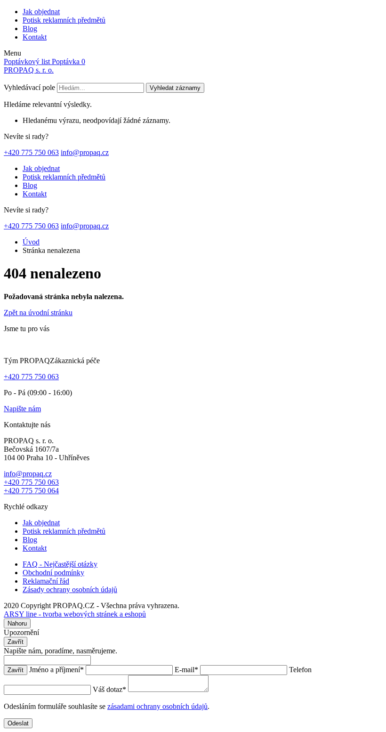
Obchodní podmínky (53, 573)
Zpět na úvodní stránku (38, 313)
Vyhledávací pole (29, 87)
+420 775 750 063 (31, 152)
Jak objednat (41, 12)
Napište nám (22, 409)
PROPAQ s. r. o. (29, 70)
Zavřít (16, 641)
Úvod (31, 242)
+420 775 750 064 (31, 491)
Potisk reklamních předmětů (64, 20)
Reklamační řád (46, 581)
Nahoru (17, 623)
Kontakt (35, 37)
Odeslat (18, 723)
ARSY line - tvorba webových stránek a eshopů (75, 614)
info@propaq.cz (85, 152)
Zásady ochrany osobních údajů (70, 590)
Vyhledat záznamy (175, 87)
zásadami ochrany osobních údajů (157, 706)
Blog (30, 28)
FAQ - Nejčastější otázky (60, 564)
